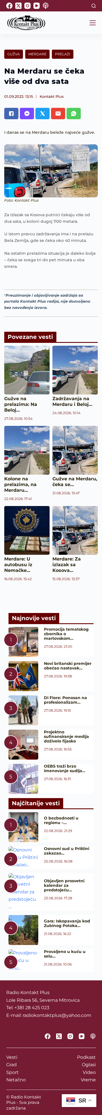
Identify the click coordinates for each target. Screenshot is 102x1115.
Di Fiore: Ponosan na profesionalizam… (65, 700)
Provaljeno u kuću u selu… (65, 954)
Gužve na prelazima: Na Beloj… (20, 404)
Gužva (13, 54)
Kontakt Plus (52, 96)
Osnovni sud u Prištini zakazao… (66, 851)
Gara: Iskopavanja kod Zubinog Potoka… (67, 923)
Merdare (37, 54)
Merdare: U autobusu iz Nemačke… (18, 564)
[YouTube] (36, 6)
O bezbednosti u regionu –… (61, 820)
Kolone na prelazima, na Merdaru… (20, 484)
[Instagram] (27, 6)
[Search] (94, 6)
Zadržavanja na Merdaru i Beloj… (72, 401)
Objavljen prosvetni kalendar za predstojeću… (64, 885)
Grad (11, 1064)
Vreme (88, 1079)
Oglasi (89, 1064)
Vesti (11, 1057)
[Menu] (93, 23)
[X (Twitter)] (18, 6)
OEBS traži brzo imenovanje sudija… (64, 768)
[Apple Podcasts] (45, 6)
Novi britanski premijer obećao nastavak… (68, 666)
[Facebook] (9, 6)
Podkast (86, 1057)
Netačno (16, 1079)
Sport (12, 1072)
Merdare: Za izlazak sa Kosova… (66, 564)
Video (89, 1072)
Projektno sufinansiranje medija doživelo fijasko (66, 736)
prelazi (62, 54)
